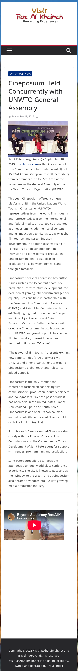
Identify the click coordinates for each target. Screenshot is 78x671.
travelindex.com (27, 164)
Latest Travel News (20, 73)
